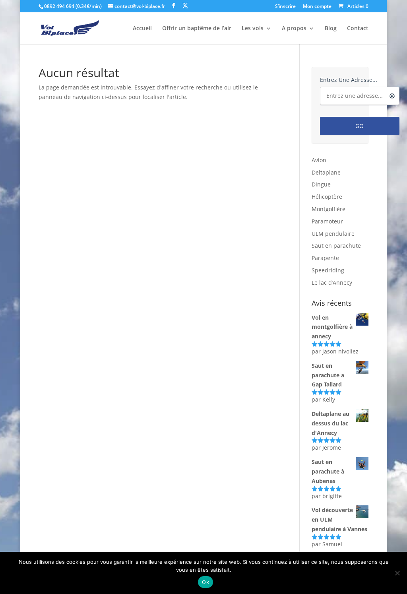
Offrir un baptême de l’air (196, 28)
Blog (331, 28)
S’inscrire (285, 7)
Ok (205, 582)
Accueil (142, 28)
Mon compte (317, 7)
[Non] (397, 573)
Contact (357, 28)
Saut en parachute (336, 245)
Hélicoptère (327, 196)
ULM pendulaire (333, 233)
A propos (294, 28)
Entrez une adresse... (348, 79)
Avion (319, 160)
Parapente (325, 258)
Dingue (321, 184)
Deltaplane (326, 172)
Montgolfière (328, 209)
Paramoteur (327, 221)
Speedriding (328, 270)
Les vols (253, 28)
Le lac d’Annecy (332, 282)
